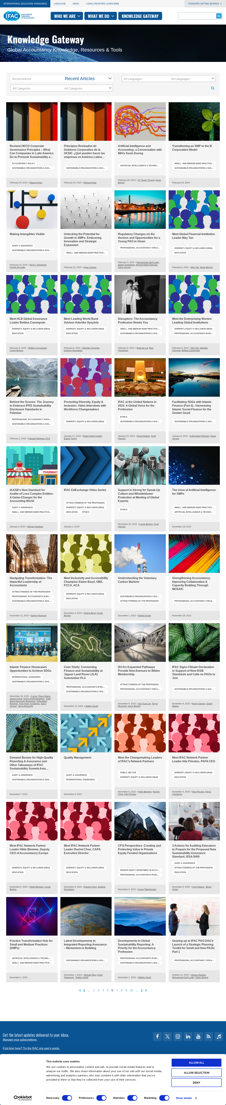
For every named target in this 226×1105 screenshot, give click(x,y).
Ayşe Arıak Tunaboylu (29, 703)
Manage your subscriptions (20, 1039)
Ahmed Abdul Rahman (146, 265)
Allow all (196, 1062)
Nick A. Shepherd (38, 265)
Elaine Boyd (90, 613)
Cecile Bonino (16, 350)
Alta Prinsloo (130, 794)
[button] (88, 78)
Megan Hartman (35, 526)
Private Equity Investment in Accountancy (141, 870)
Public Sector (128, 772)
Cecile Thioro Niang (40, 696)
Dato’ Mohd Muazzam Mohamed (30, 700)
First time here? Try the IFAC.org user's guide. (31, 1048)
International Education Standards (25, 3)
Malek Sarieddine (126, 265)
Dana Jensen (124, 267)
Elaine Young (70, 438)
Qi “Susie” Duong (146, 180)
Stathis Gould (144, 615)
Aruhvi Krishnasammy (34, 699)
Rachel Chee (90, 887)
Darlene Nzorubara (73, 350)
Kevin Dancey (199, 703)
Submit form (219, 16)
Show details (184, 1098)
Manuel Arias (36, 182)
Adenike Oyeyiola (90, 348)
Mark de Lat (142, 348)
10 (131, 990)
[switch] (101, 1098)
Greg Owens (198, 887)
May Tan (195, 267)
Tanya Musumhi (25, 706)
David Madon (143, 436)
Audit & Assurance (22, 246)
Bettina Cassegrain (37, 348)
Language (60, 3)
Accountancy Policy (23, 163)
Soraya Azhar (16, 699)
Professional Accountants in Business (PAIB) (195, 333)
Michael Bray (90, 975)
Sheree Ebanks (198, 975)
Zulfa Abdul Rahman (200, 436)
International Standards (26, 677)
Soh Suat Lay (144, 703)
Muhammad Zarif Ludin (148, 262)
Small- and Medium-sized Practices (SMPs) (195, 163)
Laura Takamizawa (147, 889)
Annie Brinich (206, 267)
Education (180, 253)
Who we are (65, 16)
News (76, 3)
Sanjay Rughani (38, 615)
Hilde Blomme (145, 792)
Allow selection (196, 1072)
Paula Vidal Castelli (92, 436)
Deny (196, 1082)
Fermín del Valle (17, 267)
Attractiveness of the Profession (85, 503)
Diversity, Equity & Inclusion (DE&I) (193, 248)
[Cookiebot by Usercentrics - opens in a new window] (22, 1098)
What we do (99, 16)
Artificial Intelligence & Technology (141, 165)
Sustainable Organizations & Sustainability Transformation (33, 168)
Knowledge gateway (140, 16)
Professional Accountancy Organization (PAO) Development (141, 248)
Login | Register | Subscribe (102, 3)
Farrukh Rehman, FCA (39, 438)
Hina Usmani (90, 267)
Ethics (123, 417)
